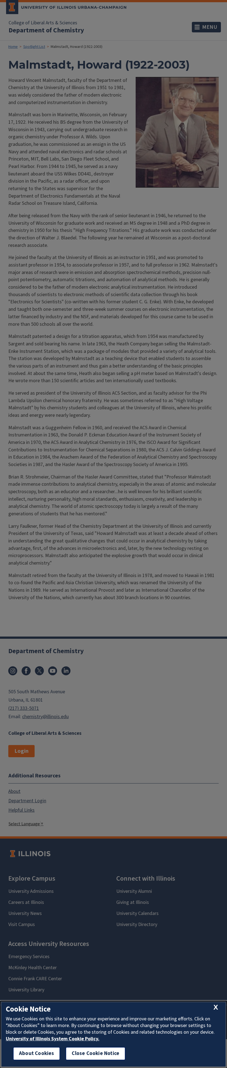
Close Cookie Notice (95, 1053)
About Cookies (36, 1053)
